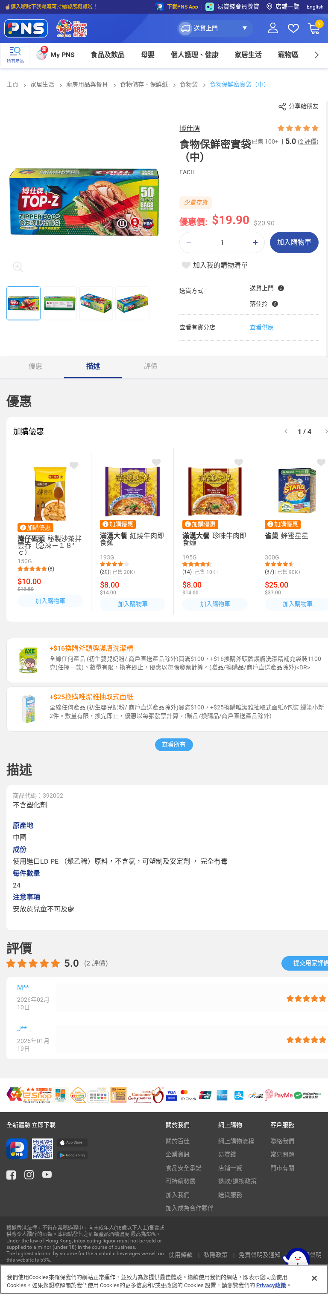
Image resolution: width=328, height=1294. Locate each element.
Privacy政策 (271, 1285)
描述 (93, 366)
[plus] (255, 242)
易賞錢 (227, 1154)
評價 (151, 366)
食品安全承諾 (184, 1167)
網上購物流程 (236, 1141)
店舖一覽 (287, 6)
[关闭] (314, 1278)
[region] (164, 1279)
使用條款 (181, 1254)
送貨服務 (230, 1194)
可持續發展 (181, 1181)
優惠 (35, 366)
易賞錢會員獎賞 (238, 6)
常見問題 (282, 1154)
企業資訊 (178, 1154)
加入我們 (178, 1194)
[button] (215, 28)
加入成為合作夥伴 (190, 1208)
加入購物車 (294, 242)
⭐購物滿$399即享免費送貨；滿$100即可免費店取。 (65, 7)
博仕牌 (189, 128)
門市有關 (282, 1167)
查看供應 (262, 327)
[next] (316, 54)
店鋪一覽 (230, 1167)
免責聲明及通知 (260, 1254)
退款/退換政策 (237, 1181)
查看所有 (174, 744)
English (315, 7)
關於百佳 (178, 1141)
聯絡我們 (282, 1141)
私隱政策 (216, 1254)
